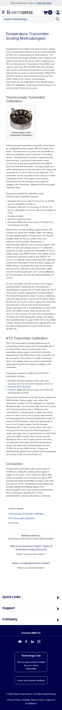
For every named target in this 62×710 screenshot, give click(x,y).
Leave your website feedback (31, 680)
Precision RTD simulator (19, 387)
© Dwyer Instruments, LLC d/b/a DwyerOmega (31, 694)
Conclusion (13, 523)
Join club (31, 668)
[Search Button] (57, 19)
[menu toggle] (3, 12)
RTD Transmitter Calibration (21, 518)
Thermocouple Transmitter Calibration (26, 514)
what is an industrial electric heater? (31, 563)
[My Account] (58, 12)
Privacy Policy (13, 700)
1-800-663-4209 (43, 3)
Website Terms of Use (32, 700)
